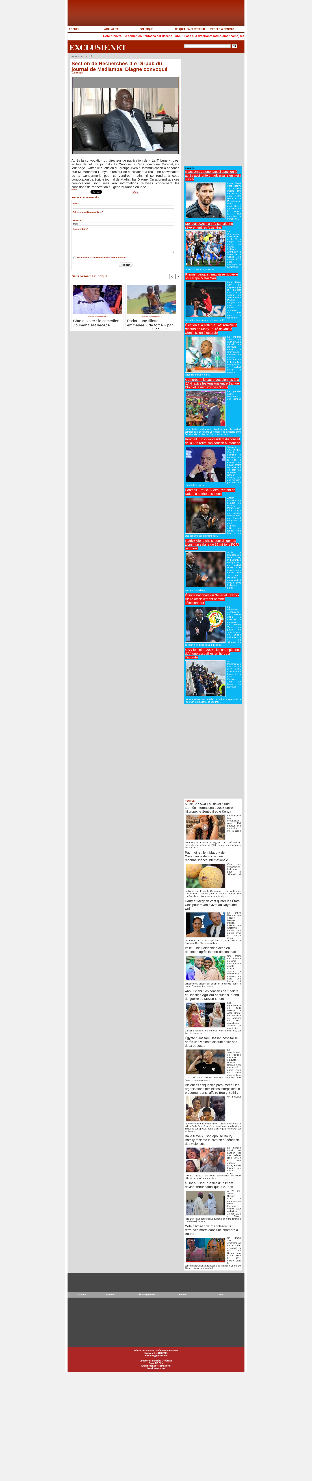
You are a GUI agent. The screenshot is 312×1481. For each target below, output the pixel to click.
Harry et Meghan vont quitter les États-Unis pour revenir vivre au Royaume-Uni (212, 904)
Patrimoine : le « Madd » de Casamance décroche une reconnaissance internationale (206, 856)
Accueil (73, 57)
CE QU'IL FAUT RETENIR (190, 29)
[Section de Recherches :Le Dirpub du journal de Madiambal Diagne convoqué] (126, 77)
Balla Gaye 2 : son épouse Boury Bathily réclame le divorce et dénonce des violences (212, 1140)
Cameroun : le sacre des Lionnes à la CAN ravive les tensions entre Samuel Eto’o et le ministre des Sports (212, 383)
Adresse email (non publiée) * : (88, 212)
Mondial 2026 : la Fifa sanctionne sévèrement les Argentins (209, 225)
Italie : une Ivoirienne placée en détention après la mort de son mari (210, 950)
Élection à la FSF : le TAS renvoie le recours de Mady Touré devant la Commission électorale (211, 329)
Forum (182, 1294)
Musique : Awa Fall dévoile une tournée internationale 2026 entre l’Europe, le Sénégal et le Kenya (209, 807)
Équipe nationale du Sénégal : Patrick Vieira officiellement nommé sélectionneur (212, 599)
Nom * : (76, 203)
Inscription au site (156, 1368)
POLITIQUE (146, 29)
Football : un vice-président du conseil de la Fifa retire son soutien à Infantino (212, 441)
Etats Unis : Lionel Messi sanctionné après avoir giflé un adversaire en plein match (213, 175)
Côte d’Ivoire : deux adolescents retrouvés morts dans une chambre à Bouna (211, 1230)
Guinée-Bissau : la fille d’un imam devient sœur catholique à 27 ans (209, 1185)
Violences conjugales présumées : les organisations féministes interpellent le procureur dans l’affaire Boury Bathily (212, 1088)
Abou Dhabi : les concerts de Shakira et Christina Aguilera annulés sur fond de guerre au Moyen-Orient (212, 995)
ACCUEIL (74, 29)
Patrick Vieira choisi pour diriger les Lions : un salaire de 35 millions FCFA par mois (212, 544)
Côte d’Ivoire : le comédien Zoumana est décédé (95, 36)
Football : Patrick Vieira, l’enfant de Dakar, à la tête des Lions (210, 492)
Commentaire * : (81, 229)
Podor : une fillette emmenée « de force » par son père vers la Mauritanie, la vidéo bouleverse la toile (151, 323)
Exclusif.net (97, 47)
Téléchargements (146, 1294)
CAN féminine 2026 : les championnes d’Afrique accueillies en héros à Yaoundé (212, 653)
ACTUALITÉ (111, 29)
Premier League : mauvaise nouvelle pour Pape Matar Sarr (211, 276)
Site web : (78, 220)
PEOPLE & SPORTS (222, 29)
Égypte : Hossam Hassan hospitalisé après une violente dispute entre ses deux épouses (211, 1042)
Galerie (110, 1294)
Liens (220, 1294)
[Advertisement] (211, 110)
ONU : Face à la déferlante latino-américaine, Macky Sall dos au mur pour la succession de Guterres (204, 36)
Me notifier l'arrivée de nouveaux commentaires (101, 257)
